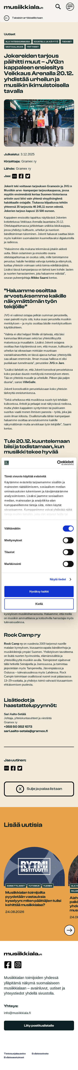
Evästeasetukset (14, 1057)
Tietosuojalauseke (15, 1053)
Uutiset (9, 34)
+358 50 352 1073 (18, 726)
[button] (69, 930)
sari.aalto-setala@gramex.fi (26, 731)
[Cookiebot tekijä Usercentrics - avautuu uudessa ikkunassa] (57, 462)
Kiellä (39, 603)
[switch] (68, 540)
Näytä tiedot (58, 579)
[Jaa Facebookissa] (21, 176)
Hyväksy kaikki (39, 591)
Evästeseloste (40, 1053)
